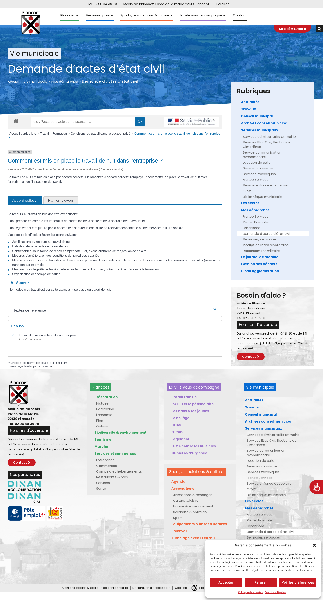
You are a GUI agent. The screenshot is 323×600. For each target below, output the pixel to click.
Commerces (106, 465)
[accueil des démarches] (16, 121)
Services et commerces (115, 453)
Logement (180, 439)
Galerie (102, 426)
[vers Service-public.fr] (191, 122)
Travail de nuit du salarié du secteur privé (48, 335)
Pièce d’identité (256, 222)
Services (103, 482)
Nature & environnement (193, 506)
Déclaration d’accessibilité (151, 588)
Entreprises (105, 460)
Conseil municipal (257, 116)
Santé (101, 488)
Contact (240, 15)
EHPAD (177, 432)
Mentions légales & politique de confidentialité (95, 588)
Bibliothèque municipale (262, 196)
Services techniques (259, 174)
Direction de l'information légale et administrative (39, 362)
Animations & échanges (192, 495)
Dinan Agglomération (260, 271)
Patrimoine (105, 409)
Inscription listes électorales (266, 245)
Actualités (250, 102)
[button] (314, 545)
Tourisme (102, 439)
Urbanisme (251, 228)
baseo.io (47, 366)
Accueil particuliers (23, 133)
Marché (101, 446)
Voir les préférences (298, 582)
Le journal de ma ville (259, 257)
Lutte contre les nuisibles (193, 446)
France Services (255, 179)
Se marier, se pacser (259, 239)
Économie (104, 414)
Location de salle (256, 162)
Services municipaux (259, 130)
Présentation (106, 397)
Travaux (248, 109)
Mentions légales (275, 592)
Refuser (260, 582)
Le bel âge (180, 418)
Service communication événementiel (262, 154)
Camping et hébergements (119, 471)
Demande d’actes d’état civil (266, 233)
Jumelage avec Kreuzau (193, 538)
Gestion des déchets (259, 264)
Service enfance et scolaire (265, 185)
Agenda (178, 481)
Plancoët (67, 15)
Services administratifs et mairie (269, 136)
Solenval (179, 531)
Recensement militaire (261, 250)
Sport (177, 517)
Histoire (102, 403)
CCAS (247, 191)
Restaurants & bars (112, 477)
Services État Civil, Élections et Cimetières (267, 144)
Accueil (13, 81)
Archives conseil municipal (265, 123)
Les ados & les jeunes (190, 411)
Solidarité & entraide (190, 512)
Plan (99, 420)
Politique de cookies (250, 592)
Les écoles (250, 203)
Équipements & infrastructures (199, 524)
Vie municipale (98, 15)
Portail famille (184, 397)
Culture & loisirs (185, 500)
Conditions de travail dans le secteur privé (101, 133)
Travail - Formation (54, 133)
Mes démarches (64, 81)
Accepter (225, 582)
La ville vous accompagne (201, 15)
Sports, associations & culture (144, 15)
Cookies (181, 588)
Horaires (222, 4)
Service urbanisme (258, 168)
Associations (182, 488)
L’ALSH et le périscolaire (192, 404)
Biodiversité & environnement (120, 432)
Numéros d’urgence (189, 453)
